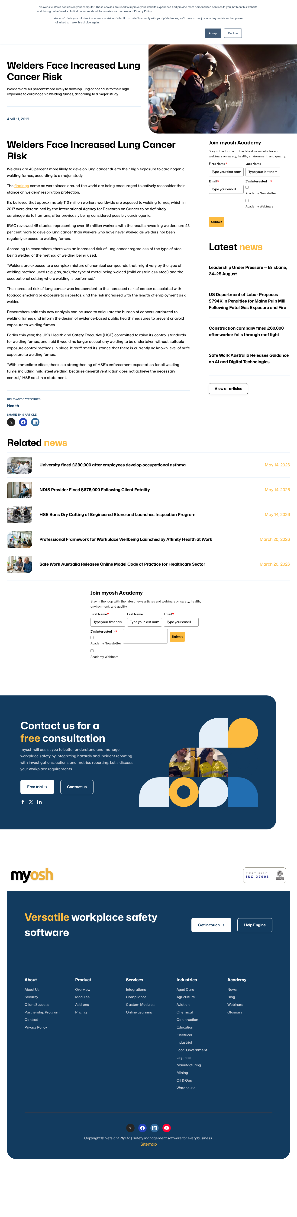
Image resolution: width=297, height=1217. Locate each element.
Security (31, 997)
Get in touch (211, 925)
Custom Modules (140, 1005)
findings (21, 186)
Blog (231, 997)
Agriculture (186, 997)
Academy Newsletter (260, 193)
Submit (216, 222)
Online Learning (139, 1012)
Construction (187, 1020)
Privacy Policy (36, 1027)
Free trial (37, 787)
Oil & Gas (184, 1080)
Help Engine (255, 925)
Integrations (136, 989)
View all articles (228, 389)
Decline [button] (233, 33)
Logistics (184, 1058)
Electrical (184, 1035)
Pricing (81, 1012)
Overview (82, 989)
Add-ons (82, 1005)
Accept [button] (213, 33)
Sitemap (148, 1144)
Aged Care (185, 989)
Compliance (136, 997)
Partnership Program (42, 1012)
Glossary (234, 1012)
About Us (32, 989)
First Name (218, 164)
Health (13, 406)
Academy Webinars (259, 206)
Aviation (183, 1005)
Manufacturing (189, 1065)
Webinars (235, 1005)
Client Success (37, 1005)
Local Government (192, 1050)
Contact (31, 1020)
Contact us (77, 787)
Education (185, 1027)
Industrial (184, 1042)
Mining (182, 1073)
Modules (82, 997)
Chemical (185, 1012)
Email (214, 181)
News (232, 989)
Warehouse (186, 1088)
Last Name (253, 164)
